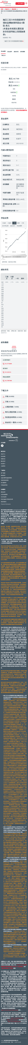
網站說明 (3, 492)
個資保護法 (3, 501)
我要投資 (3, 458)
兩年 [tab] (18, 223)
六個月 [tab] (9, 223)
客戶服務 (3, 473)
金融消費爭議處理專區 (6, 477)
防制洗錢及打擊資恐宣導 (7, 499)
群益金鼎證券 (6, 377)
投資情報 (3, 456)
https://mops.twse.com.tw (12, 1019)
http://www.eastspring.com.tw (14, 1021)
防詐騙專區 (3, 482)
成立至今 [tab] (12, 225)
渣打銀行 (5, 368)
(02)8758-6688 (18, 1042)
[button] (25, 229)
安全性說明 (3, 496)
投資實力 (3, 463)
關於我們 (3, 461)
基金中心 (7, 9)
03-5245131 (8, 372)
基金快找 (14, 9)
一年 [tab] (14, 223)
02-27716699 (8, 363)
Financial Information (6, 504)
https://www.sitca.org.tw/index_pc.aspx (9, 1010)
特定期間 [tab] (19, 225)
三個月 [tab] (4, 223)
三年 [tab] (23, 223)
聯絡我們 (3, 475)
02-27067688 (8, 380)
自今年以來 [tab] (5, 225)
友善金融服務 (4, 494)
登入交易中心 (21, 3)
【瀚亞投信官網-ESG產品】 (7, 968)
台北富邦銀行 (6, 360)
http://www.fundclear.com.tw (17, 1018)
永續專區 (3, 466)
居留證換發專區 (5, 480)
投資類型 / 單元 (7, 37)
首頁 (2, 9)
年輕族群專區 (4, 485)
